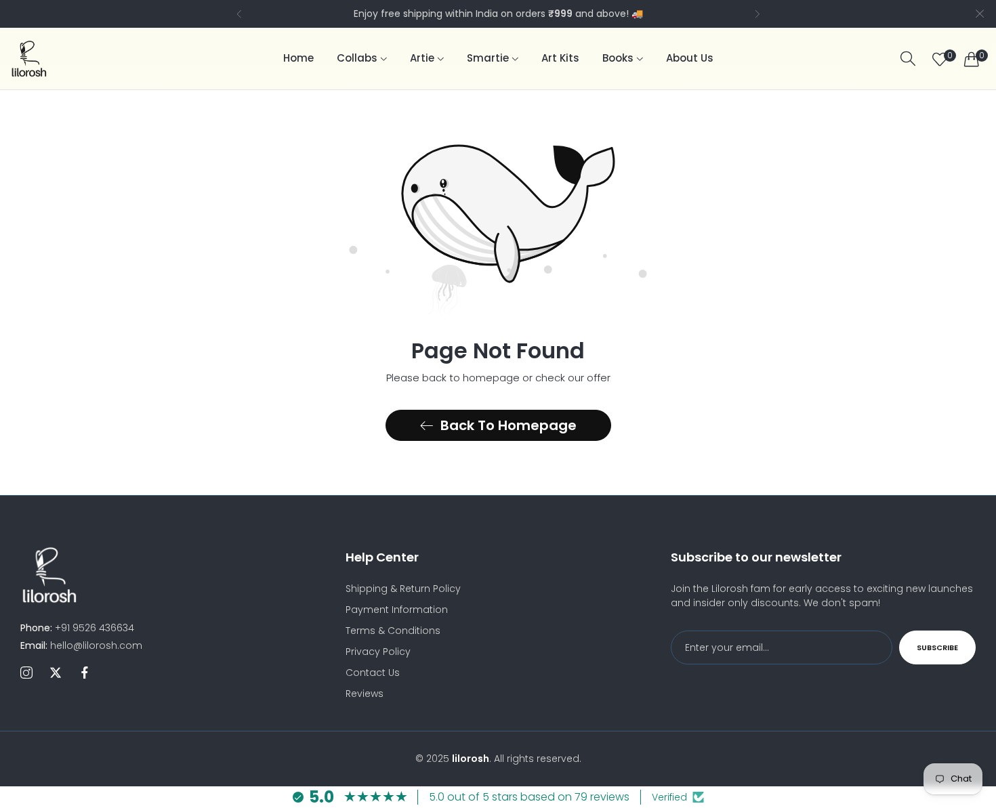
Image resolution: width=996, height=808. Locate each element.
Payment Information (397, 609)
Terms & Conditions (393, 630)
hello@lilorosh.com (81, 645)
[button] (238, 13)
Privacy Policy (378, 651)
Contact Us (373, 672)
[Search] (907, 58)
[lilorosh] (28, 58)
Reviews (364, 693)
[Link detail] (26, 673)
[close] (980, 14)
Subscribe (937, 647)
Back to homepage (508, 425)
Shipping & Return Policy (403, 588)
